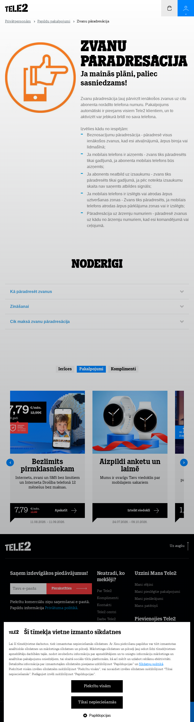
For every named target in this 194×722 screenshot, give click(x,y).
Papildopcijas (100, 715)
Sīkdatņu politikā (151, 664)
